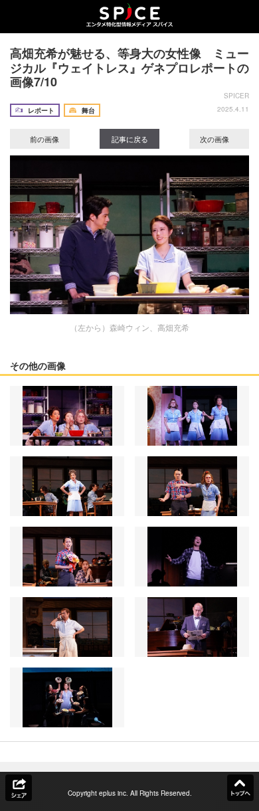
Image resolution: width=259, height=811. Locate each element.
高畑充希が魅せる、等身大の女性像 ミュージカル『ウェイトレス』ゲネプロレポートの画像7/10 (129, 67)
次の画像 (215, 139)
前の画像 (43, 139)
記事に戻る (130, 139)
